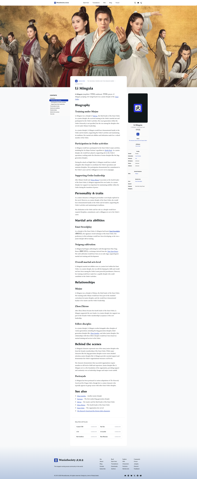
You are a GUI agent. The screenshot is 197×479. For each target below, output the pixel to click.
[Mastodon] (128, 476)
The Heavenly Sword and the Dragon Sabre (138, 140)
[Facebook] (138, 476)
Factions (125, 466)
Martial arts (126, 469)
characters (93, 411)
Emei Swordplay (138, 181)
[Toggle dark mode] (141, 2)
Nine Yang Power (112, 251)
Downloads (114, 466)
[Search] (135, 2)
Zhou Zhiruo (95, 180)
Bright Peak (108, 150)
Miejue (95, 116)
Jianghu (136, 464)
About (101, 461)
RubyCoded (95, 475)
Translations (96, 3)
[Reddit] (141, 476)
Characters (126, 464)
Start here (86, 3)
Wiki (104, 3)
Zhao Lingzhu (94, 333)
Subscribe (103, 469)
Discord (136, 466)
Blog (110, 3)
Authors (113, 469)
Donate (102, 466)
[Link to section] (91, 105)
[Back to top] (193, 473)
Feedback (137, 469)
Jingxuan (80, 399)
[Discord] (125, 476)
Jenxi (88, 475)
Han (136, 158)
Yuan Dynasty (138, 156)
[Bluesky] (131, 476)
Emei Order (80, 408)
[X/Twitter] (134, 476)
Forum (117, 3)
